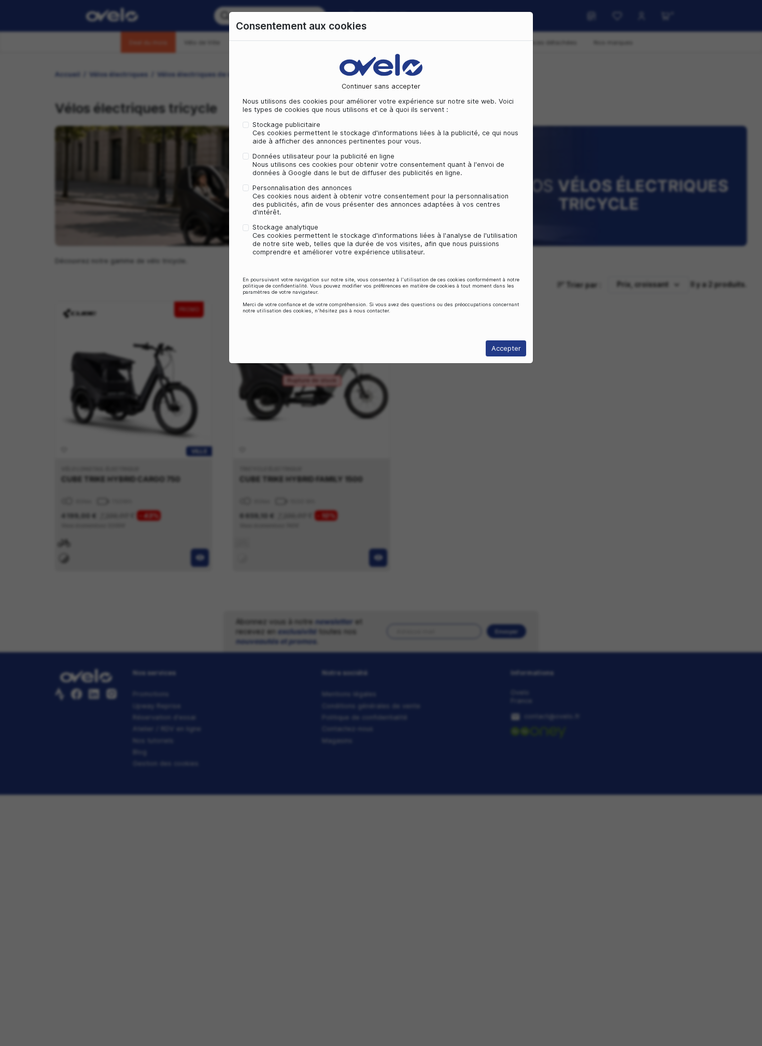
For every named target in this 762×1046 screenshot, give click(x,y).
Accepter (506, 348)
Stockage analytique (285, 227)
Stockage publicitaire (286, 124)
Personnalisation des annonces (302, 188)
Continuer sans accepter (381, 86)
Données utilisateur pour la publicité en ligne (323, 156)
